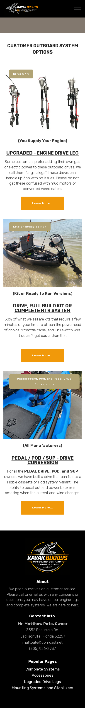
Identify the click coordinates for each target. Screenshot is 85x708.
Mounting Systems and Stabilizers (42, 687)
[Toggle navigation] (77, 7)
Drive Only (21, 73)
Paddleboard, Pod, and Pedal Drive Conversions (44, 381)
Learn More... (42, 203)
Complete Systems (42, 669)
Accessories (42, 675)
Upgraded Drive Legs (42, 681)
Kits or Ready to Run (29, 226)
